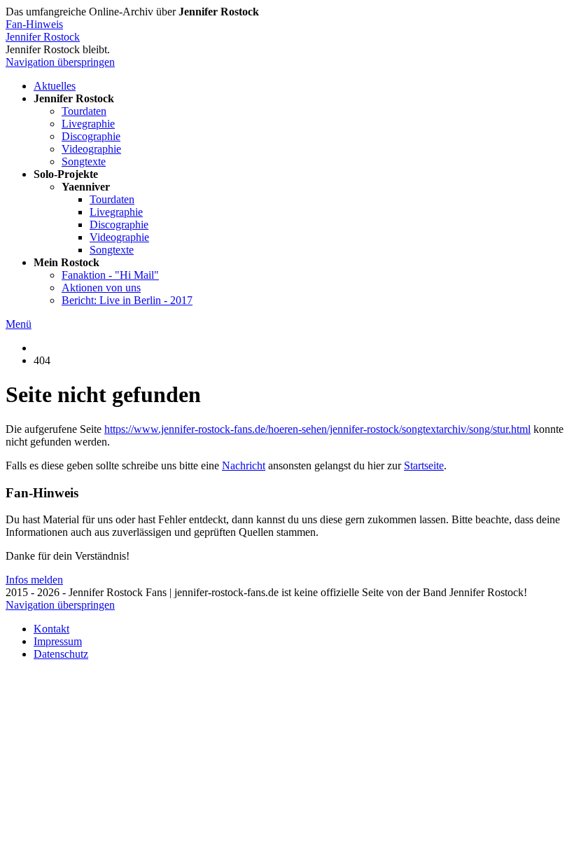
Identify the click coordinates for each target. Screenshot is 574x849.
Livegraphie (88, 124)
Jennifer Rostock (43, 37)
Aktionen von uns (101, 288)
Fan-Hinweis (34, 24)
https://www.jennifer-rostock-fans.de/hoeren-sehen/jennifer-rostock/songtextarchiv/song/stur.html (317, 429)
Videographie (91, 149)
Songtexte (84, 161)
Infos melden (34, 580)
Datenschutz (61, 654)
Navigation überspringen (60, 62)
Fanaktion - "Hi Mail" (110, 275)
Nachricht (243, 465)
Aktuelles (55, 86)
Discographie (91, 136)
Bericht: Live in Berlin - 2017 (127, 300)
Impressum (58, 641)
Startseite (424, 465)
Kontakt (51, 629)
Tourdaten (84, 111)
